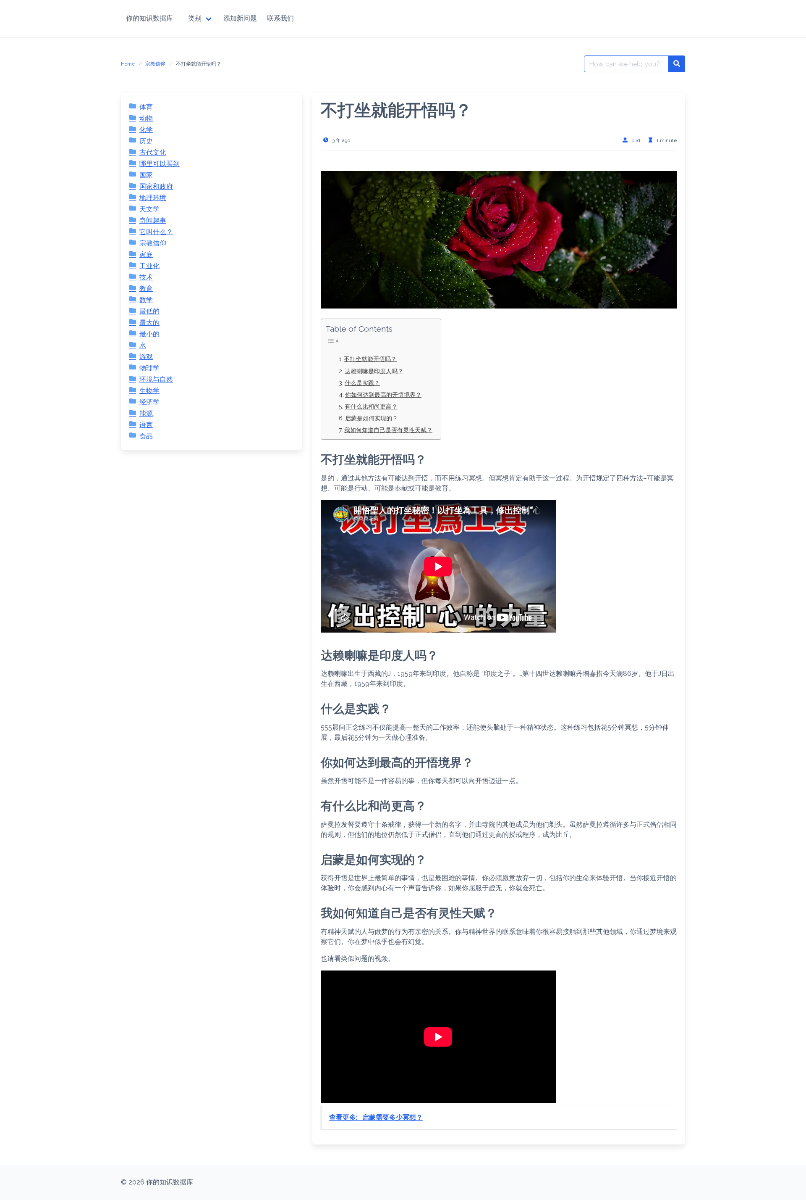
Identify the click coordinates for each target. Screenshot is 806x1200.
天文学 (149, 209)
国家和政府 (156, 186)
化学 (146, 130)
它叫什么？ (156, 232)
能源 (146, 413)
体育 (146, 107)
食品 (146, 436)
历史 (146, 141)
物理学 (149, 368)
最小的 (149, 334)
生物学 (149, 391)
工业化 (149, 266)
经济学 (149, 402)
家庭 (146, 254)
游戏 (146, 357)
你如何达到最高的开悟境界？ (383, 394)
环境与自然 (156, 379)
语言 (146, 425)
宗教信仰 (155, 64)
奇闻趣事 (152, 220)
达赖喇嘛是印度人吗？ (374, 371)
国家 (146, 175)
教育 (146, 289)
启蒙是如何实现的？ (371, 418)
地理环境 (152, 198)
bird (635, 140)
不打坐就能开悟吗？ (370, 358)
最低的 (149, 311)
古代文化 (152, 152)
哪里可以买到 (159, 164)
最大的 (149, 323)
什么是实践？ (362, 382)
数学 (146, 300)
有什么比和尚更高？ (371, 406)
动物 (146, 118)
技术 (146, 277)
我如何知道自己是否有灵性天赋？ (388, 429)
